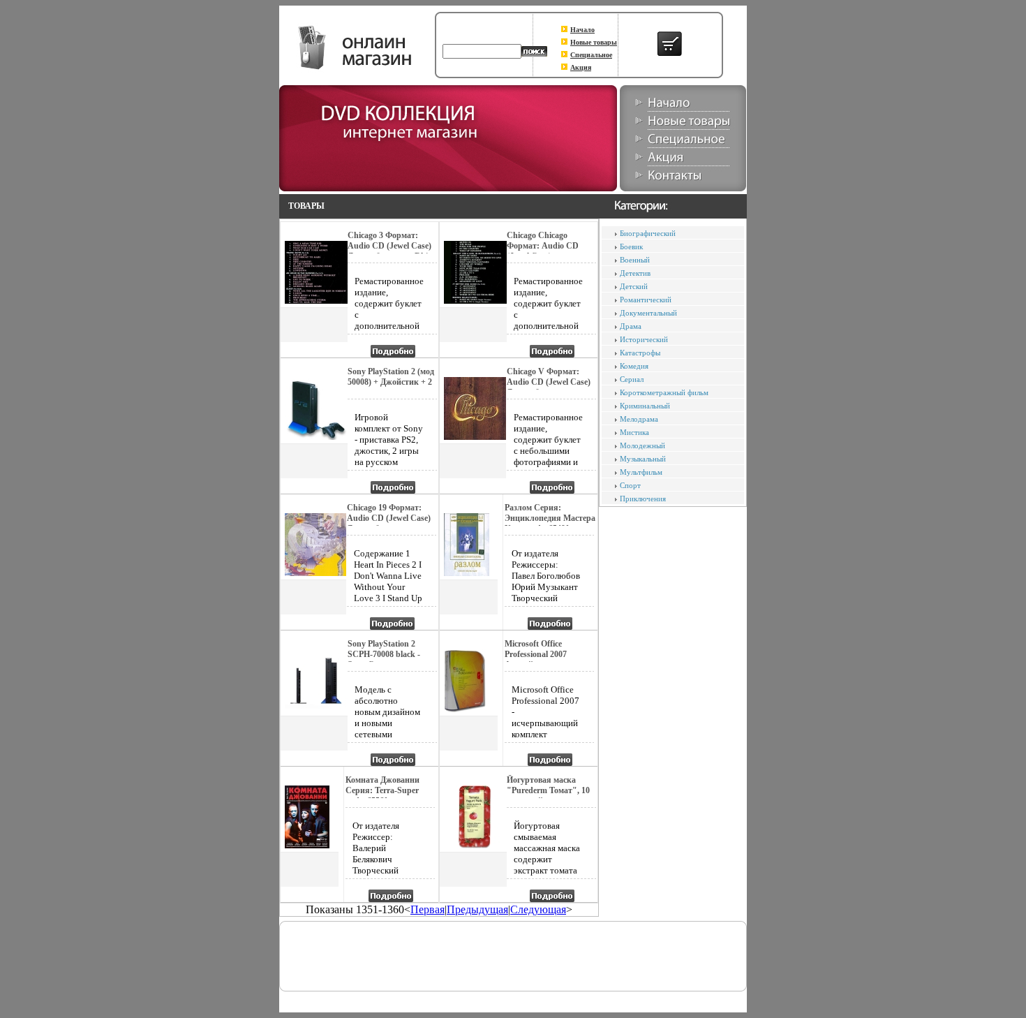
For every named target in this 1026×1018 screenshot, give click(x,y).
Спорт (630, 485)
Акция (580, 67)
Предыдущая (477, 909)
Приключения (643, 498)
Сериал (632, 379)
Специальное (591, 55)
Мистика (634, 432)
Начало (582, 30)
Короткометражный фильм (664, 392)
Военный (635, 260)
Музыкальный (643, 459)
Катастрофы (640, 352)
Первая (427, 909)
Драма (630, 326)
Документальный (648, 313)
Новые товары (593, 42)
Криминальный (645, 405)
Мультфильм (641, 472)
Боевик (631, 246)
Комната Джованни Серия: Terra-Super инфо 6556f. (382, 790)
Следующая (538, 909)
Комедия (634, 366)
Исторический (644, 339)
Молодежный (642, 445)
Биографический (648, 233)
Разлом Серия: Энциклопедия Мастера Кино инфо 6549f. (550, 518)
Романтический (645, 299)
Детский (634, 286)
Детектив (635, 273)
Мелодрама (639, 419)
